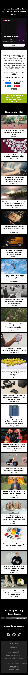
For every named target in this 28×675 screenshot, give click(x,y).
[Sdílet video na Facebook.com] (8, 83)
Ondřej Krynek (21, 81)
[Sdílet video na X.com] (17, 83)
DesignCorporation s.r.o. (8, 662)
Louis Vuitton (18, 77)
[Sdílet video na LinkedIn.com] (8, 86)
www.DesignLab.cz (14, 671)
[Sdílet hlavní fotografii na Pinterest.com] (17, 86)
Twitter (14, 634)
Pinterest (19, 634)
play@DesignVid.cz (16, 652)
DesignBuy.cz (13, 102)
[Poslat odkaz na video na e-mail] (14, 89)
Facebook (8, 634)
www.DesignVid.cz (14, 647)
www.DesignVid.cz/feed (16, 655)
